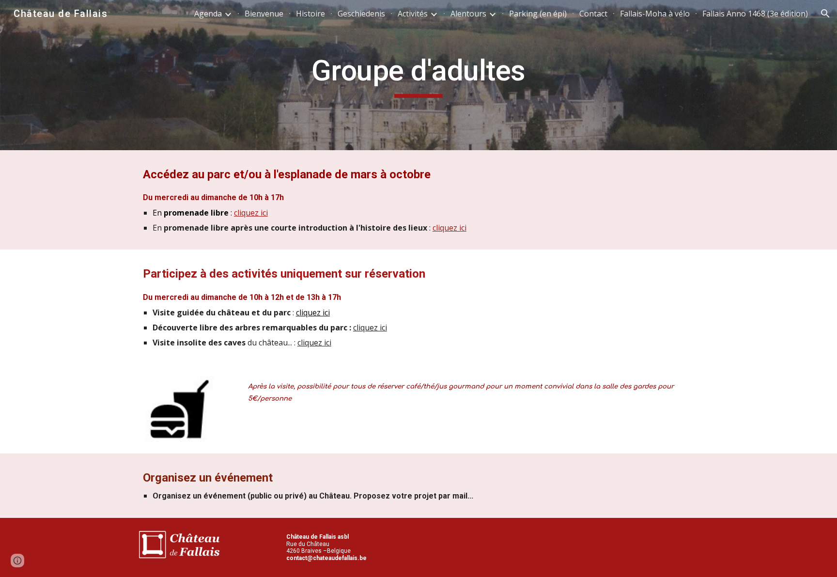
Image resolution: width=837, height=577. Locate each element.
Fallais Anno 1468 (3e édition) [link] (755, 13)
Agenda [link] (208, 13)
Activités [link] (413, 13)
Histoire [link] (310, 13)
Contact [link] (593, 13)
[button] (825, 13)
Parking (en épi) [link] (538, 13)
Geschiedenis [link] (361, 13)
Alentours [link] (468, 13)
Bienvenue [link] (264, 13)
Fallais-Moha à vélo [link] (655, 13)
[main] (418, 75)
